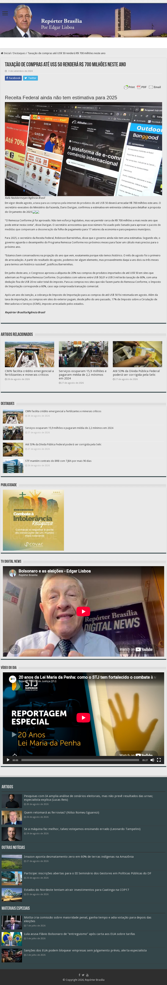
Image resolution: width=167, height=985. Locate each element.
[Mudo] (152, 760)
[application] (83, 718)
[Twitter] (83, 975)
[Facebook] (79, 975)
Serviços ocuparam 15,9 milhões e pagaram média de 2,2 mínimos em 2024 (83, 374)
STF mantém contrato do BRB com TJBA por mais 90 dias (58, 460)
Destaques (19, 53)
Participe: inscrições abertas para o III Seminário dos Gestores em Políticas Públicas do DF (87, 873)
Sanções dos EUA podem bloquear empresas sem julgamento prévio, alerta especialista (85, 950)
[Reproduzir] (8, 760)
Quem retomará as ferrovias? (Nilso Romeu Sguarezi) (61, 812)
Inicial (7, 53)
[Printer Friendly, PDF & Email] (142, 87)
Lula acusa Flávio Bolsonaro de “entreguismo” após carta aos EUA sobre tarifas (79, 934)
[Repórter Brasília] (83, 20)
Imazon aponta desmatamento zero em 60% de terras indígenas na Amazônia (79, 856)
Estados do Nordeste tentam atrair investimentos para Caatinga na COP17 (76, 890)
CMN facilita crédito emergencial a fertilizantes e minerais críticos (29, 373)
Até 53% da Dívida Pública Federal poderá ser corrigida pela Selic (136, 373)
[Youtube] (87, 975)
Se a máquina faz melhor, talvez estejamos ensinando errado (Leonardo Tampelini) (82, 829)
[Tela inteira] (159, 760)
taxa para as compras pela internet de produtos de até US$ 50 (71, 202)
